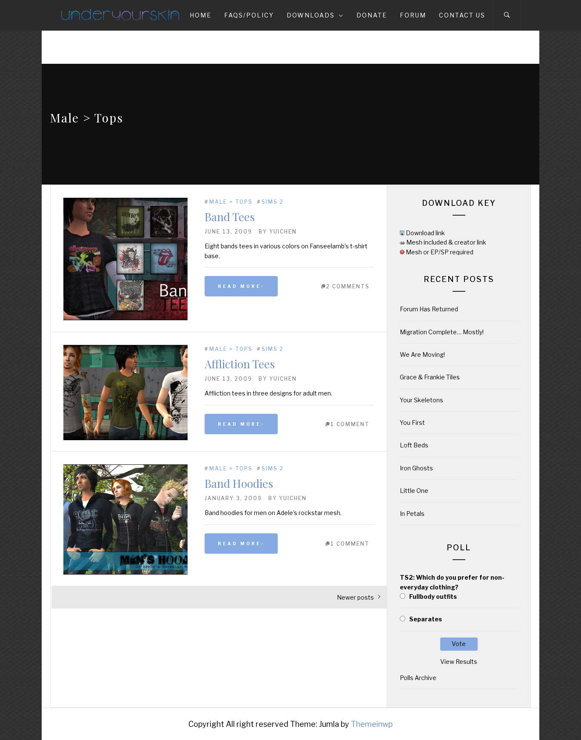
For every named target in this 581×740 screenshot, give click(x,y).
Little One (414, 490)
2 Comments (348, 286)
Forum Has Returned (429, 309)
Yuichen (283, 231)
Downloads (311, 15)
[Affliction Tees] (125, 437)
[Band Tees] (125, 318)
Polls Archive (418, 677)
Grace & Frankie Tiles (430, 377)
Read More (239, 286)
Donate (371, 15)
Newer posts (355, 597)
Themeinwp (372, 724)
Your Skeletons (421, 400)
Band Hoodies (239, 483)
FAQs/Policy (249, 15)
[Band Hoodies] (125, 572)
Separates (425, 619)
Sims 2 (273, 202)
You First (412, 422)
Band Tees (230, 216)
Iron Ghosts (416, 468)
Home (200, 15)
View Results (458, 661)
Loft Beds (414, 445)
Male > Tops (231, 202)
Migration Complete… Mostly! (442, 332)
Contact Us (462, 15)
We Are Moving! (422, 354)
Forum (413, 15)
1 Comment (350, 424)
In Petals (412, 513)
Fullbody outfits (433, 596)
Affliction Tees (240, 363)
